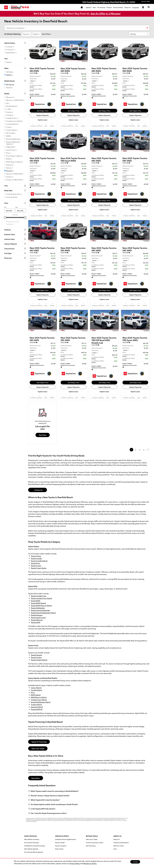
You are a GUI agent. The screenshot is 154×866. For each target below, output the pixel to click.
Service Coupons (60, 846)
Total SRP (33, 73)
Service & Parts (118, 7)
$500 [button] (53, 85)
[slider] (5, 217)
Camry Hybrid (36, 687)
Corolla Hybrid (36, 690)
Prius (33, 692)
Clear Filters (46, 34)
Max (17, 207)
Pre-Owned (101, 7)
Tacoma (26, 34)
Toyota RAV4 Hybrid (38, 603)
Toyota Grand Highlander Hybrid (43, 613)
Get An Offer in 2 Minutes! (106, 13)
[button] (23, 7)
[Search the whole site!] (149, 7)
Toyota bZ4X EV (37, 709)
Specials (88, 7)
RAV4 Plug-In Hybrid (38, 697)
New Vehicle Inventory (31, 839)
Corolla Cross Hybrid (39, 700)
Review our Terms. (90, 863)
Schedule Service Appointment (65, 839)
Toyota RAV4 (35, 601)
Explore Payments (43, 115)
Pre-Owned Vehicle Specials (33, 852)
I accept (135, 862)
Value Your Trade (37, 748)
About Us (127, 7)
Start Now (42, 435)
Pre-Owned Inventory (31, 842)
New (94, 7)
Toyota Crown (36, 565)
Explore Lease (42, 120)
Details (32, 81)
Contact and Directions (121, 842)
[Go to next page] (148, 449)
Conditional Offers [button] (36, 86)
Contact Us (37, 490)
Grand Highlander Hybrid (40, 702)
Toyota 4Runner (37, 620)
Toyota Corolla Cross (38, 596)
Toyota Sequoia (36, 615)
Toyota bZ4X (35, 622)
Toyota (35, 34)
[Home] (6, 7)
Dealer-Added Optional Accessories (37, 95)
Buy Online (35, 778)
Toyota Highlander (38, 608)
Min (5, 207)
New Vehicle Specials (31, 849)
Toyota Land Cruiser (38, 617)
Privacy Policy (75, 863)
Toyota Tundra (36, 657)
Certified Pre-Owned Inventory (34, 846)
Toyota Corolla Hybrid (39, 561)
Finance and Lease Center (94, 842)
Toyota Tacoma (36, 655)
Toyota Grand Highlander (40, 610)
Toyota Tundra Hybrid (39, 660)
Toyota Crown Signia (38, 568)
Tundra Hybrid (36, 704)
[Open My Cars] (142, 7)
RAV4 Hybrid (35, 695)
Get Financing (90, 846)
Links (115, 849)
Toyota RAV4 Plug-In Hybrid (41, 605)
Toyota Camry (36, 556)
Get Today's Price (42, 111)
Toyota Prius (35, 563)
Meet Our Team (118, 846)
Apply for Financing (39, 742)
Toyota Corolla (36, 558)
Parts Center (59, 849)
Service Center (60, 842)
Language (135, 7)
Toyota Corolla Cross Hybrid (41, 598)
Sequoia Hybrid (37, 707)
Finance (109, 7)
